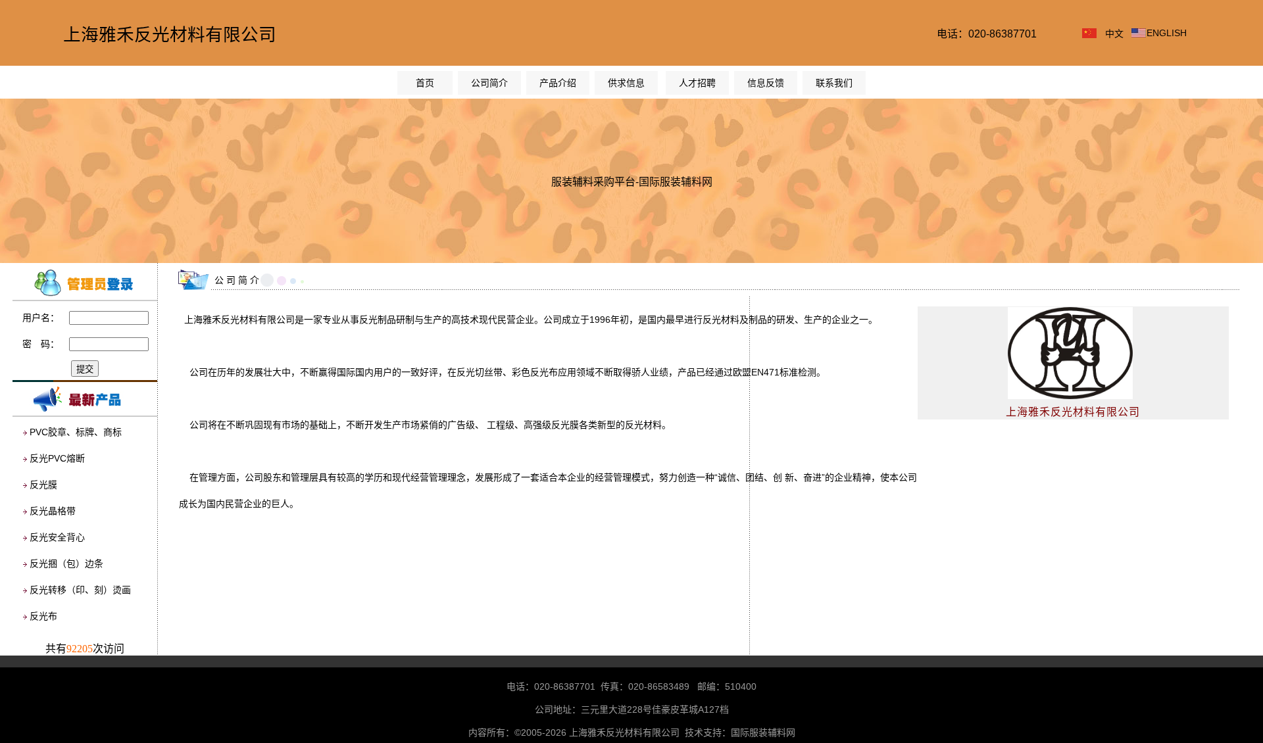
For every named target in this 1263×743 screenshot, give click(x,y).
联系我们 (834, 83)
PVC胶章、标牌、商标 (76, 432)
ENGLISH (1167, 33)
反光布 (43, 616)
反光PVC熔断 (57, 458)
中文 (1114, 33)
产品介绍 (557, 83)
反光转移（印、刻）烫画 (80, 590)
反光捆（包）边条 (66, 563)
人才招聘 (697, 83)
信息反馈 (765, 83)
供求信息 (626, 83)
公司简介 (489, 83)
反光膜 (43, 484)
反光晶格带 (53, 511)
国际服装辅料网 (763, 732)
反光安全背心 (57, 537)
